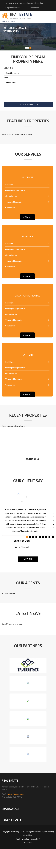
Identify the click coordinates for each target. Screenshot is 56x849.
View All (27, 217)
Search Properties (28, 104)
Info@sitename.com (15, 794)
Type (6, 77)
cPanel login (28, 842)
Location (8, 68)
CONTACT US (32, 458)
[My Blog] (17, 20)
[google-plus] (12, 802)
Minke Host (28, 835)
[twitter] (8, 802)
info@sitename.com (13, 8)
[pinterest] (22, 802)
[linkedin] (17, 802)
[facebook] (3, 802)
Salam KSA (35, 839)
